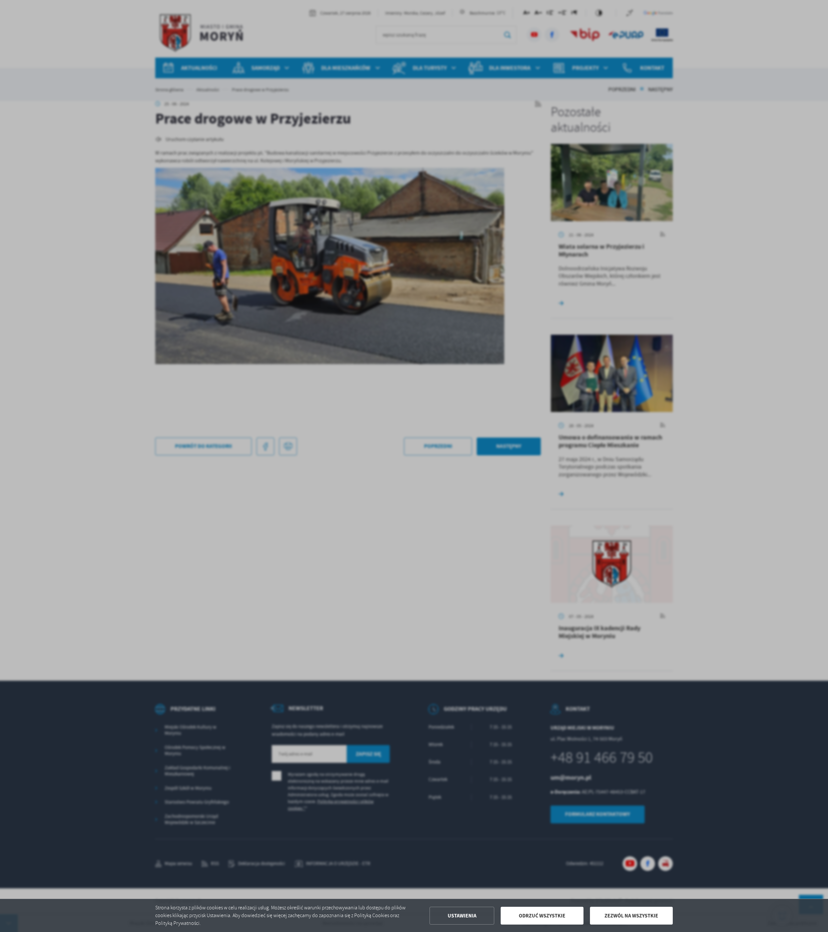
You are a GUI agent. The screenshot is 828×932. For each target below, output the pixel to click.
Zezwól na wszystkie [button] (631, 915)
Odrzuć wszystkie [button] (542, 915)
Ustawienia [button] (462, 915)
